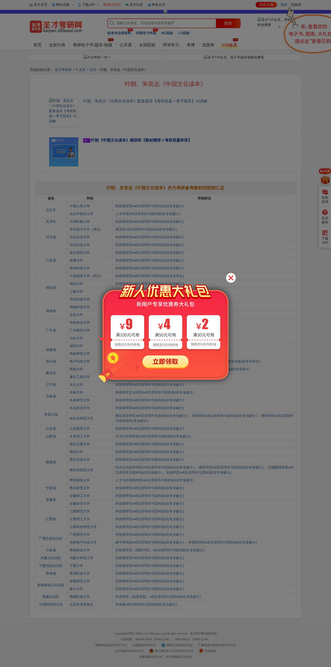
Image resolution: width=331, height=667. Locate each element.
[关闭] (231, 278)
